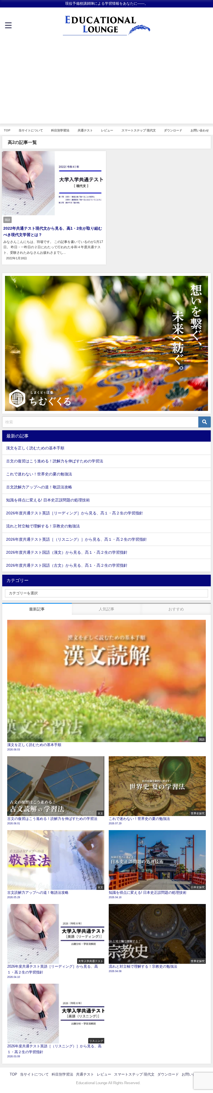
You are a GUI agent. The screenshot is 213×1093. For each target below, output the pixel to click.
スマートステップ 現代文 (138, 130)
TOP (7, 130)
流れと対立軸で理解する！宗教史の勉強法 (43, 526)
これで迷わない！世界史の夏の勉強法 (39, 474)
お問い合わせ (200, 130)
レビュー (107, 130)
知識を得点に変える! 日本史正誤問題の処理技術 (48, 500)
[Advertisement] (106, 85)
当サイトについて (31, 130)
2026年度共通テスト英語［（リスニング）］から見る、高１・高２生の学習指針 (76, 539)
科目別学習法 (60, 130)
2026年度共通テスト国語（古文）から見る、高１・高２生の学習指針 (67, 565)
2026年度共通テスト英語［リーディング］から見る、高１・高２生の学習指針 (74, 513)
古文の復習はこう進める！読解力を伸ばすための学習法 (54, 461)
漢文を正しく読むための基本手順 (35, 448)
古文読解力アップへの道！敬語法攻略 (39, 487)
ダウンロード (173, 130)
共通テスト (85, 130)
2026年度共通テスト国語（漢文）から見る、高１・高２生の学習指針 (67, 552)
